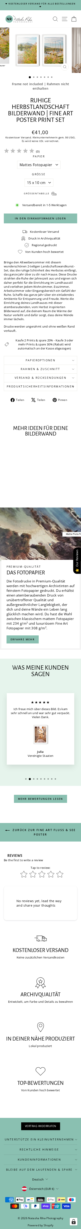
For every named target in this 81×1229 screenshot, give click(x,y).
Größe (38, 174)
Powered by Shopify (41, 1225)
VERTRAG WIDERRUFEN (40, 1126)
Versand (26, 137)
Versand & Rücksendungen (40, 378)
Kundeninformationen (39, 1159)
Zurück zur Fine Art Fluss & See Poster (43, 832)
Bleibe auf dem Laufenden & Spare (39, 1170)
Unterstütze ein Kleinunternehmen (39, 1139)
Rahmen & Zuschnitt (40, 369)
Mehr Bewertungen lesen (40, 798)
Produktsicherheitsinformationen (40, 386)
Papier (39, 156)
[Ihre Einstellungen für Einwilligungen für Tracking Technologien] (73, 1221)
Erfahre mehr (23, 639)
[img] (19, 151)
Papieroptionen (41, 360)
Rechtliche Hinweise (39, 1149)
